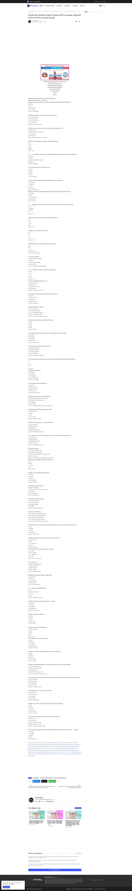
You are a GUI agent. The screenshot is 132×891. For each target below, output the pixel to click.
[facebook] (95, 1)
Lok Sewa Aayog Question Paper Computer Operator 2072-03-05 (44, 746)
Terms (103, 889)
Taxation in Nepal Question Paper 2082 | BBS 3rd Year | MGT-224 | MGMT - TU (36, 822)
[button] (100, 5)
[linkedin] (49, 801)
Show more (78, 808)
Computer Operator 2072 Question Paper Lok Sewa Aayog (45, 748)
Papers (75, 5)
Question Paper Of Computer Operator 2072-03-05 (62, 742)
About (74, 889)
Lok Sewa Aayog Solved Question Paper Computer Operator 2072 (45, 752)
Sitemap (98, 889)
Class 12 (68, 5)
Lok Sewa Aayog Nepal (45, 742)
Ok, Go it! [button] (6, 887)
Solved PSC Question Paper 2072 (65, 748)
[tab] (42, 5)
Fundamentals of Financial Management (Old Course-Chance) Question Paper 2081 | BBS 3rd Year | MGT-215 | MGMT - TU (73, 823)
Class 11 (60, 5)
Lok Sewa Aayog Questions (46, 778)
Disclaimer (86, 889)
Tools (82, 5)
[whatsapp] (45, 801)
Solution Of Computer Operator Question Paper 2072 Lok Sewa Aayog (55, 754)
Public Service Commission (37, 11)
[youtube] (100, 1)
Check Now (11, 884)
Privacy (92, 889)
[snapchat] (54, 801)
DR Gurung (38, 797)
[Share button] (58, 781)
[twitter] (37, 801)
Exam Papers (36, 778)
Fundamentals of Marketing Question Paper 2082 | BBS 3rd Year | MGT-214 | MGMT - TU (54, 822)
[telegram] (104, 1)
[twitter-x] (97, 1)
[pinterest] (47, 801)
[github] (52, 801)
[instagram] (102, 1)
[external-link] (43, 801)
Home (42, 5)
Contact (80, 889)
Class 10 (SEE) (50, 5)
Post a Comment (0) (55, 870)
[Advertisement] (55, 34)
